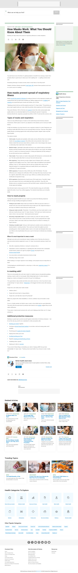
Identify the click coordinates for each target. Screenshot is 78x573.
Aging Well (7, 526)
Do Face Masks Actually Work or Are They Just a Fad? (12, 441)
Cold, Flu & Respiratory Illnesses (27, 26)
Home (6, 551)
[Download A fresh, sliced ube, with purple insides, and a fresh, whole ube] (15, 467)
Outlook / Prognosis (60, 114)
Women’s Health (68, 517)
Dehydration (27, 283)
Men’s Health (56, 504)
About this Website (31, 552)
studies (39, 305)
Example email (49, 366)
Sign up (18, 366)
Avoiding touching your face (15, 336)
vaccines (22, 344)
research (30, 110)
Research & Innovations (9, 559)
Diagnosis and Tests (60, 108)
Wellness (56, 517)
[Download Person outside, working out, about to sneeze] (48, 430)
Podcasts (53, 552)
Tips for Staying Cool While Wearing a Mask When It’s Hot (64, 417)
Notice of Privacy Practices (33, 562)
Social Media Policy (31, 556)
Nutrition (7, 474)
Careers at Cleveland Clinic (10, 554)
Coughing (45, 100)
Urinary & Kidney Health (45, 532)
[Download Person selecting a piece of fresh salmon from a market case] (62, 467)
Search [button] (56, 12)
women (32, 250)
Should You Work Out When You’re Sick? (46, 439)
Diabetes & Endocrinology (56, 526)
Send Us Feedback (31, 551)
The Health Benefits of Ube (13, 476)
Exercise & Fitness (33, 504)
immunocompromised (14, 252)
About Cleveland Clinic (9, 552)
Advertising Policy (31, 554)
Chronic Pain (33, 526)
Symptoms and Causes (61, 105)
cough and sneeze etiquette (23, 331)
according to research (20, 141)
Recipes (61, 529)
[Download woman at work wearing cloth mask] (12, 407)
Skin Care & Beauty (32, 413)
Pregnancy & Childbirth (53, 529)
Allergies (13, 526)
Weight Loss (55, 532)
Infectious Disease (16, 413)
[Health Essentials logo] (22, 357)
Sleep (37, 532)
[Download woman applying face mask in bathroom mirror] (12, 430)
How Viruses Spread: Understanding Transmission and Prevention (29, 440)
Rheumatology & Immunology (10, 532)
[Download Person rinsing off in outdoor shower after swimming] (39, 467)
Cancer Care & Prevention (23, 526)
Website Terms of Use (32, 559)
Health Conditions (18, 26)
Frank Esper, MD (29, 85)
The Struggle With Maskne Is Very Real (29, 416)
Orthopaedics (21, 517)
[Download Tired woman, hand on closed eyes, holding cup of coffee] (65, 430)
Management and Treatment (62, 111)
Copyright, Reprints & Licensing (34, 557)
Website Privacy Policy (32, 560)
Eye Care (16, 529)
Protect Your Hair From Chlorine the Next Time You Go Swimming (39, 477)
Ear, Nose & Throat (8, 529)
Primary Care (66, 413)
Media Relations (8, 565)
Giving (6, 556)
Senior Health (21, 532)
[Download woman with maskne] (30, 407)
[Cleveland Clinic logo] (12, 357)
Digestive (66, 526)
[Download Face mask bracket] (48, 407)
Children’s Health (21, 504)
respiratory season (43, 265)
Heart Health (44, 504)
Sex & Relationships (29, 532)
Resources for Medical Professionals (12, 563)
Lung (31, 529)
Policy (64, 45)
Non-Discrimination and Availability (34, 563)
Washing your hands (14, 323)
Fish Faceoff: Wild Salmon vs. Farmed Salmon (60, 477)
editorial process (22, 379)
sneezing (9, 102)
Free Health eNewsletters (9, 562)
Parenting (44, 529)
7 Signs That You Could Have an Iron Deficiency (65, 439)
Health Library (7, 560)
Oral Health (37, 529)
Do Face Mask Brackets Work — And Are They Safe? (47, 417)
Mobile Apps (54, 551)
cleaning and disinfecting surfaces (22, 339)
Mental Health (68, 504)
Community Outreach (9, 557)
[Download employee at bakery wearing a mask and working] (65, 407)
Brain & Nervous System (10, 504)
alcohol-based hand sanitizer (22, 326)
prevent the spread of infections (18, 98)
